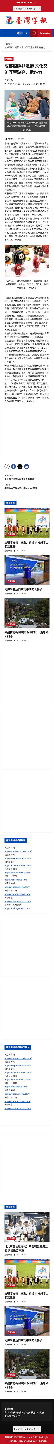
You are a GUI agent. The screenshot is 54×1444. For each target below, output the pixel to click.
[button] (5, 33)
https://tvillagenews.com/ (17, 908)
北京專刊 (11, 1238)
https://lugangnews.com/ (17, 886)
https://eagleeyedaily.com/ (17, 858)
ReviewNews (25, 1440)
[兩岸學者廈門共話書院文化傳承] (27, 570)
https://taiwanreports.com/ (18, 851)
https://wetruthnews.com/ (17, 872)
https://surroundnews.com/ (18, 865)
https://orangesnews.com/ (17, 901)
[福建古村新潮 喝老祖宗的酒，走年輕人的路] (27, 613)
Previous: (19, 477)
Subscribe (45, 33)
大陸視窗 (9, 59)
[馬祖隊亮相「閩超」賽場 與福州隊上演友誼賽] (27, 523)
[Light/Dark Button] (20, 33)
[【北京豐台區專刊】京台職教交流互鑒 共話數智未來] (27, 1227)
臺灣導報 (8, 80)
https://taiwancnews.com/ (17, 893)
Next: (20, 486)
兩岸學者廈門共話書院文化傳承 (23, 589)
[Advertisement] (27, 433)
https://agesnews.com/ (15, 879)
